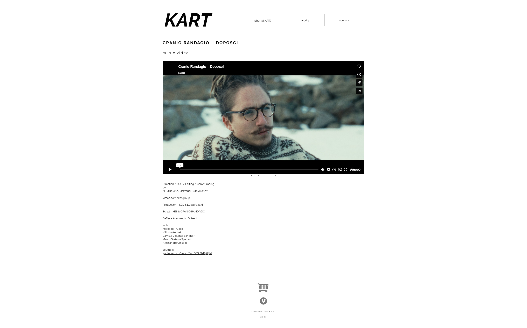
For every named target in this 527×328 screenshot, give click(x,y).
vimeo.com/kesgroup (176, 197)
